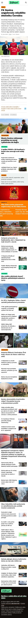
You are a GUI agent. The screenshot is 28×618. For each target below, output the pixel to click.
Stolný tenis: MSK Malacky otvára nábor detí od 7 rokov (9, 481)
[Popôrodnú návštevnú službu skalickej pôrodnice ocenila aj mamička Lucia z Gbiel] (23, 160)
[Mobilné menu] (2, 2)
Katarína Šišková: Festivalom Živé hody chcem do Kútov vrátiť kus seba (13, 354)
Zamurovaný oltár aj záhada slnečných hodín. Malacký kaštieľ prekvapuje (9, 464)
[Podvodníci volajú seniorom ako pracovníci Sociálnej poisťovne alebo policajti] (23, 515)
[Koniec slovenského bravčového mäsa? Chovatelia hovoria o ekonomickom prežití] (14, 389)
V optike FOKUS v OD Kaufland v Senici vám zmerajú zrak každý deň (13, 151)
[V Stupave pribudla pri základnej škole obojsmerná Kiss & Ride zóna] (23, 258)
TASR (10, 34)
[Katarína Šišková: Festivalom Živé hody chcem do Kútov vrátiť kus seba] (14, 340)
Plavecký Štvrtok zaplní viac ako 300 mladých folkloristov (15, 211)
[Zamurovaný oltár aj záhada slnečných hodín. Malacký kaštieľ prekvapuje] (23, 464)
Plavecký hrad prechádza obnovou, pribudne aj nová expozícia (9, 370)
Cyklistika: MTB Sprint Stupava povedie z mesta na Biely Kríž (8, 567)
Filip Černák (5, 114)
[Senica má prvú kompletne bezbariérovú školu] (23, 378)
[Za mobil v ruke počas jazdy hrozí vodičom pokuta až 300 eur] (23, 524)
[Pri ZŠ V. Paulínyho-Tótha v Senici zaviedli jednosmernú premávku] (14, 291)
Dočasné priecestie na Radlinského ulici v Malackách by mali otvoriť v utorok (13, 240)
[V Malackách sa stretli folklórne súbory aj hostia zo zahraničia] (23, 362)
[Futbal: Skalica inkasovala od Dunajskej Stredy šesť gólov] (23, 267)
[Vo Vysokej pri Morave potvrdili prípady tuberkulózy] (23, 421)
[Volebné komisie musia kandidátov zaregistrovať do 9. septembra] (23, 428)
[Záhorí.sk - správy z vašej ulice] (14, 2)
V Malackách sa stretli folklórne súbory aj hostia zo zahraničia (9, 362)
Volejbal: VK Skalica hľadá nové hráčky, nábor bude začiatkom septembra (9, 575)
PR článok (4, 146)
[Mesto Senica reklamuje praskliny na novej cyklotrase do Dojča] (14, 126)
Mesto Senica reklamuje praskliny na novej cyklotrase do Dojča (11, 140)
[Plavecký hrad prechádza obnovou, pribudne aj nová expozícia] (23, 370)
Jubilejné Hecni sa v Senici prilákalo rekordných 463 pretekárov (9, 169)
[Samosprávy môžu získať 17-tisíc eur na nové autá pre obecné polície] (23, 583)
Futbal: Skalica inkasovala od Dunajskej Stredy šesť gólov (9, 267)
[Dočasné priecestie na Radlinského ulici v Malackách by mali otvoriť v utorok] (14, 228)
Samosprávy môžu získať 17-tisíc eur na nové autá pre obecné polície (8, 582)
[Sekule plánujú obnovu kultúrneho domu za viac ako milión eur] (14, 549)
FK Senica (13, 114)
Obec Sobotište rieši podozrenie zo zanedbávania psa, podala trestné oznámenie (13, 506)
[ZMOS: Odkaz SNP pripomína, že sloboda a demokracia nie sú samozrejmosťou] (23, 327)
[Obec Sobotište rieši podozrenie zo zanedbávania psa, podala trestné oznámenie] (14, 494)
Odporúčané (5, 135)
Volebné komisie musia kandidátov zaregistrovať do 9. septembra (8, 428)
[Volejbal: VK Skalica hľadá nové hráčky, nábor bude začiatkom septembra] (23, 575)
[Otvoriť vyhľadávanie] (26, 2)
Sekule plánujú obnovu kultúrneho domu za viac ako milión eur (13, 560)
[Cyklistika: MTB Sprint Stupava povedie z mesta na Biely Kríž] (23, 567)
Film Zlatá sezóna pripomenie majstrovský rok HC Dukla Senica (13, 205)
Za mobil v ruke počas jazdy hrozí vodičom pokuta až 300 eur (7, 523)
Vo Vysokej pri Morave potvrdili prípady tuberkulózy (7, 420)
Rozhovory (4, 349)
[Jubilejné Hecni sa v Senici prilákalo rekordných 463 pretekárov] (23, 169)
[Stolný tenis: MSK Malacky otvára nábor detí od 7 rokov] (23, 482)
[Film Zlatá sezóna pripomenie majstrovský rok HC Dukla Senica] (14, 193)
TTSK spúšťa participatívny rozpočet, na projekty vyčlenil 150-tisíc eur (9, 308)
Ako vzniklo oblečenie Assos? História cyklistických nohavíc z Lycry (13, 278)
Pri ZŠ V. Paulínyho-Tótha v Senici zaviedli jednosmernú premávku (13, 301)
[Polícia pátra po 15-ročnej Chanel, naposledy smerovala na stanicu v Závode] (23, 473)
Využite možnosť (10, 603)
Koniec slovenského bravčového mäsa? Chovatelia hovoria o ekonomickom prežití (13, 401)
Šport (3, 7)
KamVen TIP (4, 202)
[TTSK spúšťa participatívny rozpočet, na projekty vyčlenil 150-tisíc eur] (23, 308)
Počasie (4, 175)
